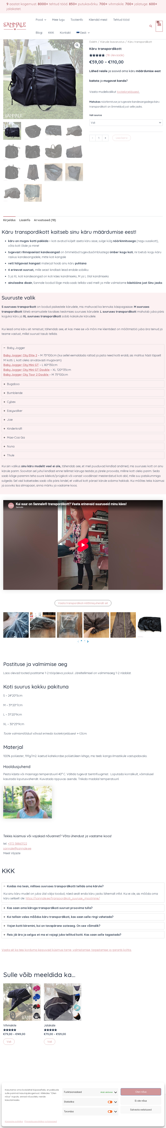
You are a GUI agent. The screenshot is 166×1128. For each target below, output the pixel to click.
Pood (39, 20)
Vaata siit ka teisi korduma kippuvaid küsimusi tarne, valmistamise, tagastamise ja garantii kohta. (66, 950)
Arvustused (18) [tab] (45, 220)
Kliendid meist (98, 20)
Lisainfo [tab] (24, 220)
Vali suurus (95, 115)
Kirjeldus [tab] (9, 220)
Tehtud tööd (121, 20)
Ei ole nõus (141, 1100)
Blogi (39, 33)
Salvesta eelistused (141, 1109)
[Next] (87, 641)
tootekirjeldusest (128, 92)
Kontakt (65, 33)
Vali (9, 1041)
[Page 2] (84, 640)
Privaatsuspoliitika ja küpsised (40, 1121)
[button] (44, 19)
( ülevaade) (115, 55)
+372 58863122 (17, 843)
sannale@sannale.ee (17, 848)
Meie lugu (58, 20)
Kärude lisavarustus (112, 41)
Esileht (93, 41)
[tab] (83, 361)
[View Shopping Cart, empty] (159, 26)
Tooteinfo (77, 20)
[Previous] (78, 641)
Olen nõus (141, 1091)
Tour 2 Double (38, 374)
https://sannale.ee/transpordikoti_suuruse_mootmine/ (63, 898)
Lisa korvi (121, 137)
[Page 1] (81, 640)
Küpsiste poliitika (14, 1121)
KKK (51, 33)
